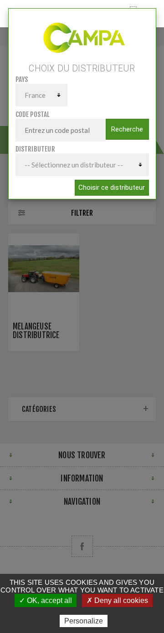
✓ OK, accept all (45, 600)
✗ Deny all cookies (117, 600)
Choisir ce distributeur (111, 187)
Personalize (83, 621)
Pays (21, 79)
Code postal (32, 114)
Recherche (127, 129)
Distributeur (35, 149)
